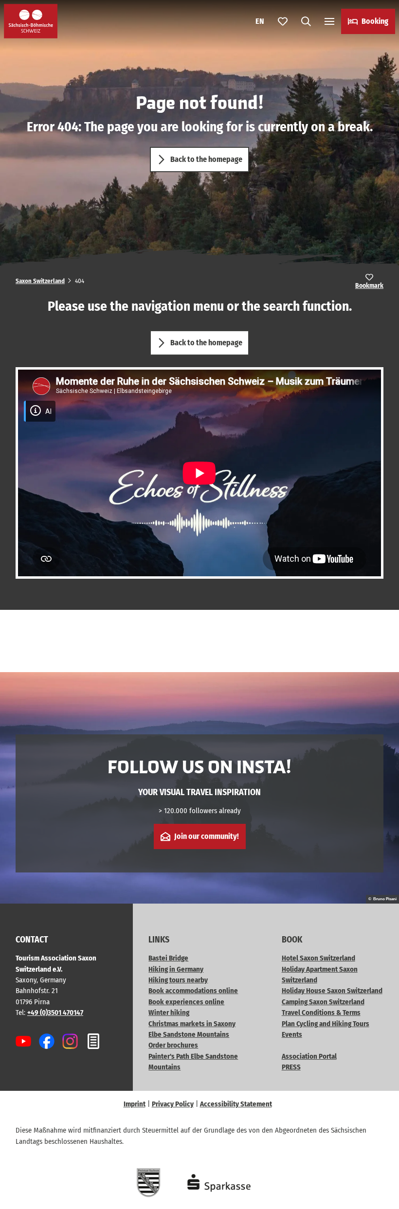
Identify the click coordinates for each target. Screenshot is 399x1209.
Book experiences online (186, 1001)
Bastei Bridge (168, 958)
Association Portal (309, 1056)
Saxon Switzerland (40, 280)
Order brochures (173, 1045)
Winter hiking (168, 1012)
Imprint (134, 1104)
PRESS (291, 1067)
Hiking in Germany (175, 969)
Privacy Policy (173, 1104)
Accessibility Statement (236, 1104)
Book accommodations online (193, 990)
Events (292, 1034)
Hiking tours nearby (178, 980)
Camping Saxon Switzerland (323, 1001)
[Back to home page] (30, 21)
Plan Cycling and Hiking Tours (325, 1023)
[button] (379, 1170)
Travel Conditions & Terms (321, 1012)
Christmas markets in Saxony (192, 1023)
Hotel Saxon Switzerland (318, 958)
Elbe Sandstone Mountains (188, 1034)
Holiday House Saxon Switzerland (332, 990)
